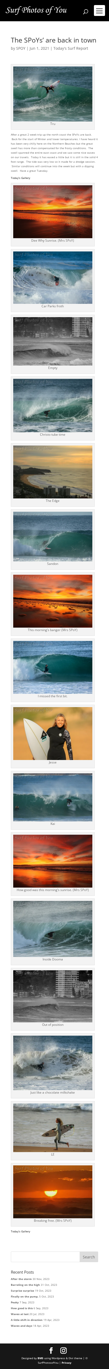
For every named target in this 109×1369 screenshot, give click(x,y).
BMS (40, 1358)
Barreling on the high (25, 1285)
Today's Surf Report (70, 48)
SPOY (20, 48)
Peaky (15, 1302)
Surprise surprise (22, 1290)
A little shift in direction (27, 1320)
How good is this (22, 1308)
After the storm (21, 1279)
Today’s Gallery (20, 178)
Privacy (66, 1362)
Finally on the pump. (24, 1296)
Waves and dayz (21, 1326)
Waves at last (20, 1314)
